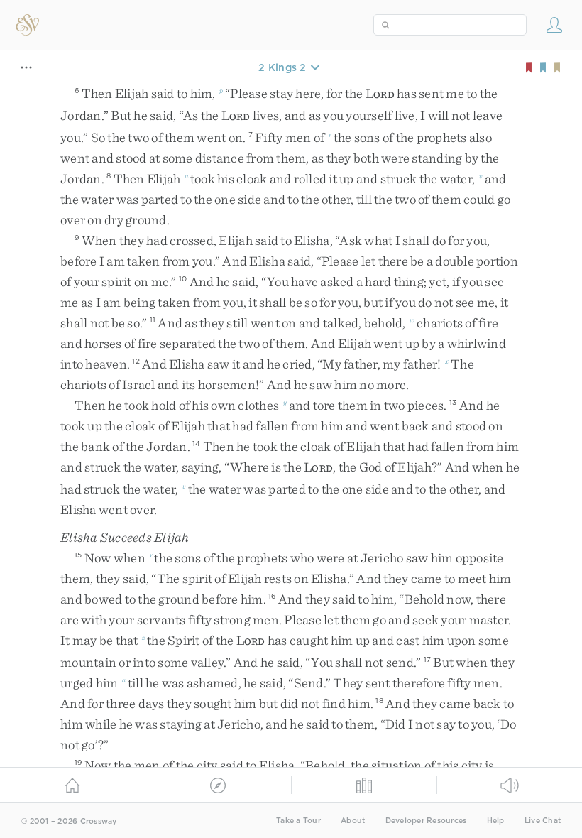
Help (496, 820)
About (353, 820)
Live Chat (543, 820)
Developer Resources (426, 820)
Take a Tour (298, 820)
